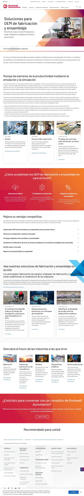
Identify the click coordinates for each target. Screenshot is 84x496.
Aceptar (73, 492)
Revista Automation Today (72, 458)
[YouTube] (15, 488)
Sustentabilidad (8, 472)
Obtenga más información (7, 378)
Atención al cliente (56, 456)
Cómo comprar (55, 463)
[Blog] (19, 488)
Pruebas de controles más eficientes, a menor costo (68, 123)
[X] (12, 488)
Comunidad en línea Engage (9, 463)
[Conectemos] (82, 469)
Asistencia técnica (54, 7)
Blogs (68, 455)
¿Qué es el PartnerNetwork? (40, 467)
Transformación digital (26, 474)
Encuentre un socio (41, 463)
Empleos (6, 455)
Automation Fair (24, 459)
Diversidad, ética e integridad (9, 458)
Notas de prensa (24, 456)
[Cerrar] (81, 492)
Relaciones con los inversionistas (9, 468)
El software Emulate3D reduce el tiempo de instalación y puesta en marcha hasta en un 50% (14, 294)
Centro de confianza (10, 476)
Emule (5, 122)
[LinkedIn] (5, 488)
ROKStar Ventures (56, 471)
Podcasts (69, 463)
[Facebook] (8, 488)
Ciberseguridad (24, 471)
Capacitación (39, 455)
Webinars (38, 451)
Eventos (22, 463)
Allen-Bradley (39, 477)
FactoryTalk (38, 481)
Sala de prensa (24, 453)
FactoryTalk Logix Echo (36, 122)
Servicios (31, 7)
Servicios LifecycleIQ (41, 484)
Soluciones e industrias (42, 7)
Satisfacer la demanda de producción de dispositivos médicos (68, 293)
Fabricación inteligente (23, 478)
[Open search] (77, 7)
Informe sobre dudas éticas (57, 467)
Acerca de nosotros (9, 451)
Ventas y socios (65, 7)
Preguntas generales (57, 459)
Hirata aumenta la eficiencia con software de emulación (42, 293)
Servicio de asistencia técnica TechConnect (57, 452)
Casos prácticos (71, 451)
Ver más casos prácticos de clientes (13, 287)
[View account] (80, 7)
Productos (24, 7)
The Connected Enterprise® (24, 483)
